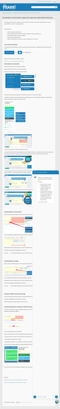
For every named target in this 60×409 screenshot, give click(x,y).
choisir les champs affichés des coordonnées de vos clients (15, 382)
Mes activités (39, 1)
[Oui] (17, 402)
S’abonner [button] (55, 15)
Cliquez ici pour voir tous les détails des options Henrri (14, 61)
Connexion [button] (55, 1)
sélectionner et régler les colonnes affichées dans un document (16, 379)
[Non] (19, 402)
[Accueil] (9, 7)
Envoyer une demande (46, 1)
